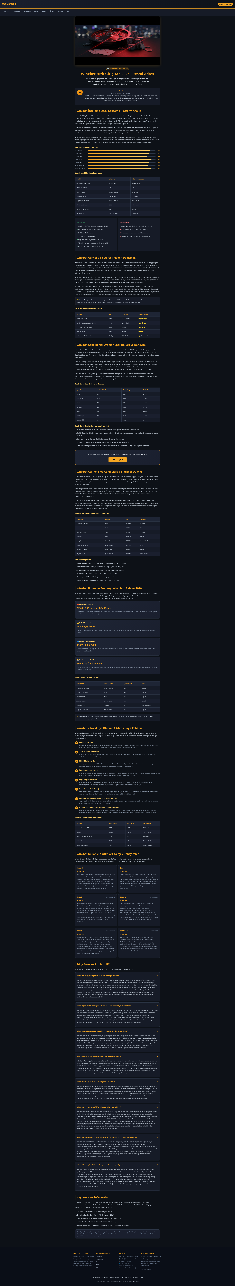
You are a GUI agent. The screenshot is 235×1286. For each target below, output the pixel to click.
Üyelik (52, 11)
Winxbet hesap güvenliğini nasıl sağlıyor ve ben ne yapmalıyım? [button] (99, 1165)
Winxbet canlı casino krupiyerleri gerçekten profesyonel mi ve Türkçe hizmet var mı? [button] (107, 1137)
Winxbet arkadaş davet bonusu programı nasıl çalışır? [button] (96, 1082)
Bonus (44, 11)
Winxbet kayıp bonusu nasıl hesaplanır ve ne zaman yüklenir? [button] (99, 1056)
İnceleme (17, 11)
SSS (68, 11)
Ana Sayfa (7, 11)
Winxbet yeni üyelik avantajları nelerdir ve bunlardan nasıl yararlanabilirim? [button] (104, 1006)
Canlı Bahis (27, 11)
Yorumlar (61, 11)
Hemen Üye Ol (117, 460)
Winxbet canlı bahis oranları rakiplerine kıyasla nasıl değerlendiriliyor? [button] (102, 1031)
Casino (36, 11)
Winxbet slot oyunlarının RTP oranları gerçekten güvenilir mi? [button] (99, 1107)
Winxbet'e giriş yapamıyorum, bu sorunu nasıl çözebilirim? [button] (98, 976)
